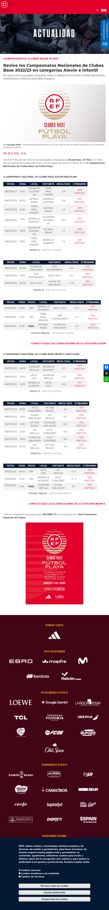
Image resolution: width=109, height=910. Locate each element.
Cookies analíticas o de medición (40, 873)
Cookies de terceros (32, 876)
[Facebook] (106, 367)
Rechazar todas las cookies (54, 886)
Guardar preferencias (54, 892)
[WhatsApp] (106, 379)
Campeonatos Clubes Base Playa (30, 58)
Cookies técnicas (31, 870)
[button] (54, 564)
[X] (106, 373)
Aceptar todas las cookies (54, 899)
